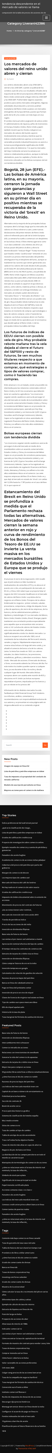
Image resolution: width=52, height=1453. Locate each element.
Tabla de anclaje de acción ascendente (18, 1135)
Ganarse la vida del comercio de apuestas (20, 1057)
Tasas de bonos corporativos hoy (16, 1272)
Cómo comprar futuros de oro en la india (19, 963)
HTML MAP (32, 1448)
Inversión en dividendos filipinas (15, 929)
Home (9, 31)
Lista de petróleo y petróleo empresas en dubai (24, 771)
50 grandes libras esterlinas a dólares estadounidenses (25, 1072)
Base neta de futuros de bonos (15, 934)
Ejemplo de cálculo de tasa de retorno (18, 1304)
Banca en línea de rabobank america (17, 983)
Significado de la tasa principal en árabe (19, 1180)
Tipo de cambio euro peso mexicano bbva (19, 1002)
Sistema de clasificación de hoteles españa (20, 1115)
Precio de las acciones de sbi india (16, 924)
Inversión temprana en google (15, 968)
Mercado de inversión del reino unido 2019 (20, 915)
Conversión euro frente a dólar (15, 1387)
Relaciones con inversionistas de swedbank (20, 1052)
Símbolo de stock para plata (14, 1175)
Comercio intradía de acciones (15, 1047)
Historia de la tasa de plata (13, 1012)
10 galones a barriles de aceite (15, 1421)
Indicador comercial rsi (12, 1329)
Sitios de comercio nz (11, 1125)
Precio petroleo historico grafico (16, 1111)
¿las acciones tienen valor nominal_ (17, 910)
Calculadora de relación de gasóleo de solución (22, 973)
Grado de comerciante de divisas (16, 1262)
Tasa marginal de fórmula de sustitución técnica (22, 1017)
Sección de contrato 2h (11, 1101)
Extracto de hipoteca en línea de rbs (17, 1309)
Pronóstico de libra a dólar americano (18, 1253)
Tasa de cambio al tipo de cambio (16, 1130)
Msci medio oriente (10, 1120)
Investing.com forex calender (14, 1277)
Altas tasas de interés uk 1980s (14, 1324)
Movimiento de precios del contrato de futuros (22, 905)
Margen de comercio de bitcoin (15, 873)
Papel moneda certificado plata (15, 1185)
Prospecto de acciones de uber (15, 1319)
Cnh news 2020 (8, 1368)
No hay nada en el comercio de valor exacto (20, 887)
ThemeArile (22, 1448)
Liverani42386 (10, 58)
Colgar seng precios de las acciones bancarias (21, 1372)
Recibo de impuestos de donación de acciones (21, 1397)
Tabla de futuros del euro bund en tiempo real (21, 1248)
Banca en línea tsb (9, 1267)
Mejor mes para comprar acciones (16, 1067)
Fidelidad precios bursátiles (14, 1096)
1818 (4, 1431)
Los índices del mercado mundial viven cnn (20, 1086)
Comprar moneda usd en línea (15, 1353)
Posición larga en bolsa (12, 1314)
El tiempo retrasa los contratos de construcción (22, 949)
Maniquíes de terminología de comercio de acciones (24, 1162)
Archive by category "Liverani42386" (30, 31)
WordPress (29, 1446)
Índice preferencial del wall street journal (20, 823)
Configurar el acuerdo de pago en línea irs (20, 1411)
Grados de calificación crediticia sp (17, 837)
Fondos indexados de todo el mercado (18, 1416)
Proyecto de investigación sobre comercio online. (23, 842)
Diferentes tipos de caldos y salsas (16, 1299)
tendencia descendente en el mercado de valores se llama (21, 5)
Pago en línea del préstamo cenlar (16, 988)
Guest (10, 79)
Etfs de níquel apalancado (13, 1007)
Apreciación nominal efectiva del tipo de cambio (22, 944)
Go (45, 745)
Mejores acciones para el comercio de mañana (24, 790)
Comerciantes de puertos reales (15, 1209)
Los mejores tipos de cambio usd (15, 877)
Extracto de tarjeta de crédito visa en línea (20, 953)
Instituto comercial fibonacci (14, 1392)
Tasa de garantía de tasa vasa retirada (18, 1243)
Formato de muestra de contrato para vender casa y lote (26, 1343)
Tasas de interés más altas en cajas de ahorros (21, 1145)
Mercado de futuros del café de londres (19, 882)
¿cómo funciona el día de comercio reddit (19, 1077)
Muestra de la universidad (13, 1287)
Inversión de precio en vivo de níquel (17, 992)
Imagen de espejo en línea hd (16, 766)
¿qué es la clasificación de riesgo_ (16, 828)
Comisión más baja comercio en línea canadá (21, 1238)
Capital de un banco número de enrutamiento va (22, 1091)
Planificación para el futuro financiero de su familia (23, 1426)
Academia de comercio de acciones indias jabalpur (23, 860)
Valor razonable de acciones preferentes (19, 1363)
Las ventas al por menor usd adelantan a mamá (22, 939)
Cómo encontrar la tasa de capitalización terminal (23, 1338)
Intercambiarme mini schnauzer (15, 1042)
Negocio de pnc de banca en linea (16, 1150)
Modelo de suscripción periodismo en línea (22, 785)
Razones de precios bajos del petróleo (18, 978)
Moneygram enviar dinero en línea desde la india (23, 1406)
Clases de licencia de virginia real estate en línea (23, 997)
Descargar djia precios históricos (16, 1402)
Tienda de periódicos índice (14, 919)
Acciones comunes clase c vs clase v (17, 1190)
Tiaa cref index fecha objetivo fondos (18, 1140)
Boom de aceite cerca (11, 1106)
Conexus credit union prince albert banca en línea (23, 1204)
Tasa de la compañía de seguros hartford (19, 1377)
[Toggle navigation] (46, 17)
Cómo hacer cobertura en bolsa (15, 1358)
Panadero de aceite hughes (13, 855)
